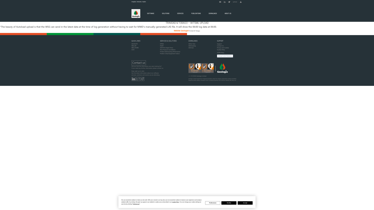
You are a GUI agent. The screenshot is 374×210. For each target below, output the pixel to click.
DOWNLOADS (213, 13)
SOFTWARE (150, 13)
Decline (229, 203)
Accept (245, 203)
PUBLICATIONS (196, 13)
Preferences (212, 203)
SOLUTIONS (165, 13)
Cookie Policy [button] (175, 202)
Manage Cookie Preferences (225, 55)
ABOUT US (228, 13)
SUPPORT (235, 2)
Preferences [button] (136, 204)
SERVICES (180, 13)
